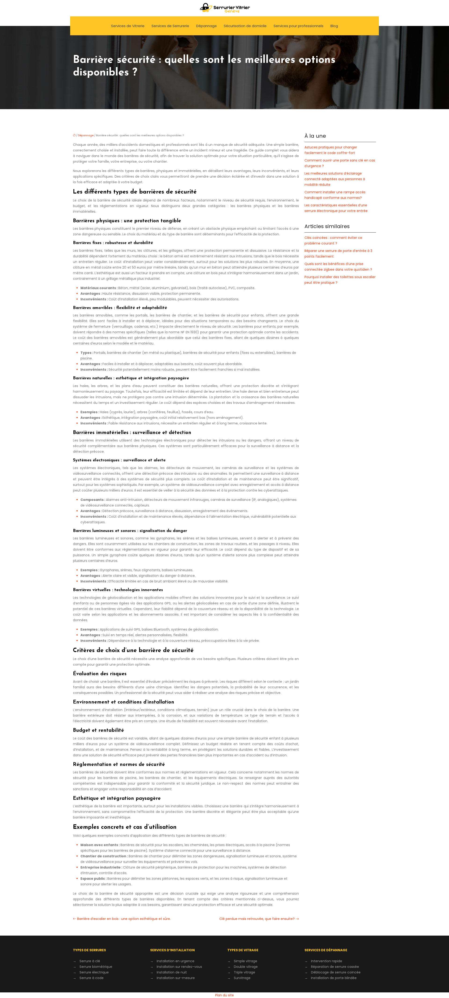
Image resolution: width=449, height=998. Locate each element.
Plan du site (224, 995)
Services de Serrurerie (170, 25)
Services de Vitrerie (128, 25)
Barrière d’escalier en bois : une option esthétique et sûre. (124, 918)
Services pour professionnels (298, 25)
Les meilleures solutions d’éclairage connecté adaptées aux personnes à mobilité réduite (334, 179)
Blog (334, 25)
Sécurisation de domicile (245, 25)
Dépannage (206, 25)
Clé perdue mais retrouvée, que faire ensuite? (257, 918)
